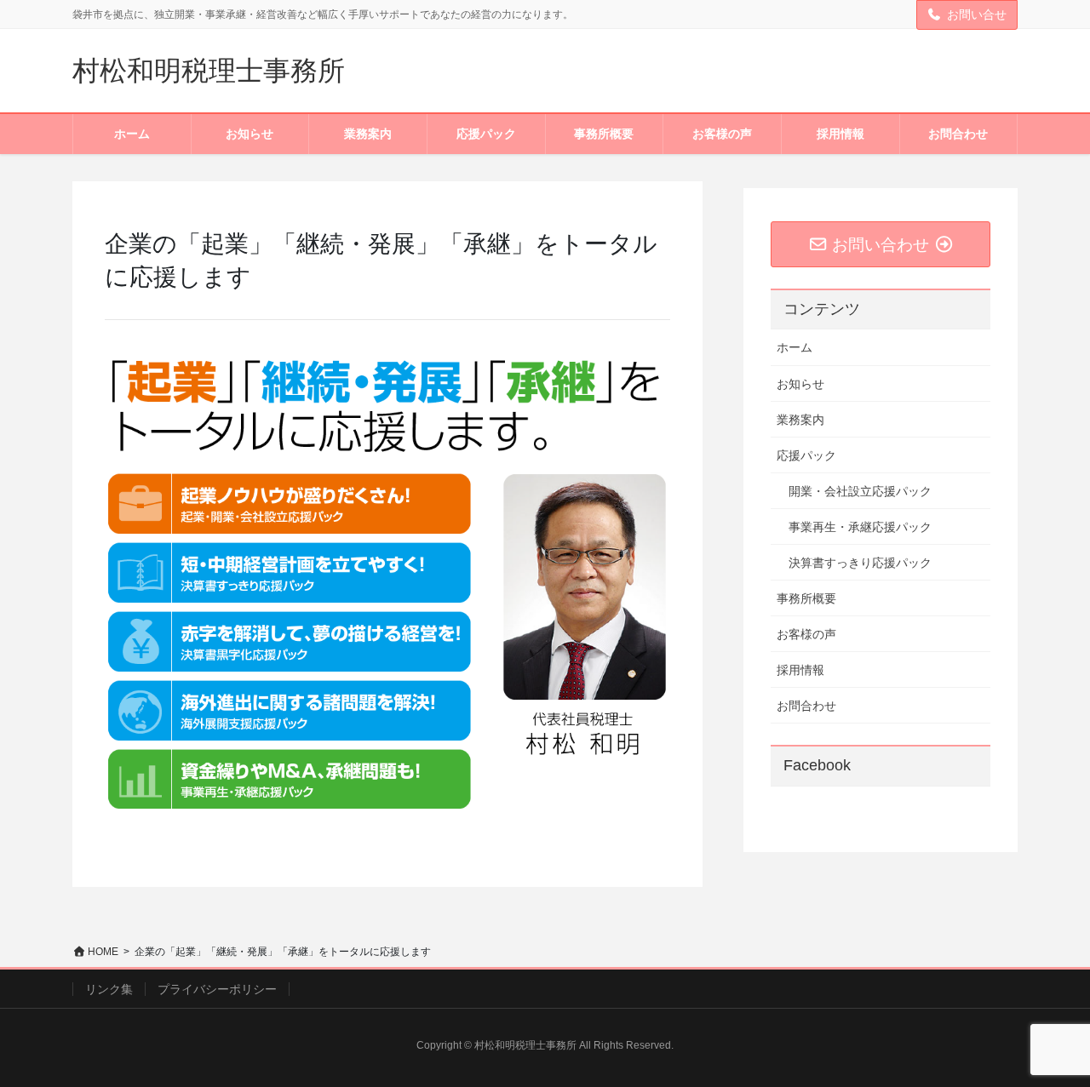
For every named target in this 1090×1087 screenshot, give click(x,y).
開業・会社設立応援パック (860, 491)
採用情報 (800, 670)
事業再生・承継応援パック (860, 527)
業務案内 (800, 419)
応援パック (806, 455)
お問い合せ (977, 14)
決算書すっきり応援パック (860, 562)
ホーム (794, 347)
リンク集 (109, 989)
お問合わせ (806, 705)
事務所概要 (806, 598)
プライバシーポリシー (217, 989)
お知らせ (800, 384)
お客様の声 (806, 634)
